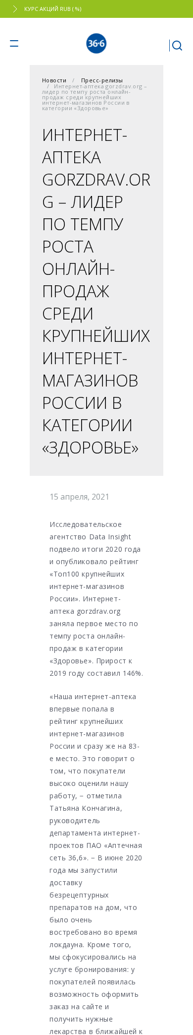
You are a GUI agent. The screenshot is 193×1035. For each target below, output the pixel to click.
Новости (54, 80)
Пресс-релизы (102, 80)
